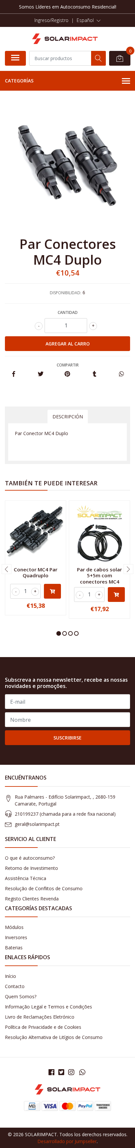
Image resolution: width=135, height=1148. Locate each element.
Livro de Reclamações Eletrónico (39, 1017)
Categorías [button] (19, 80)
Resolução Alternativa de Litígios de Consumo (54, 1037)
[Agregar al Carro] (52, 591)
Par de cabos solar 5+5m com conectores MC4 (99, 575)
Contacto (15, 986)
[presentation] (6, 569)
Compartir (68, 365)
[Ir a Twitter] (61, 1072)
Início (10, 976)
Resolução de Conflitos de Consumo (44, 888)
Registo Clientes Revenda (32, 898)
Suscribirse (67, 738)
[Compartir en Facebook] (13, 374)
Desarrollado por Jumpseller (67, 1141)
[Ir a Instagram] (71, 1072)
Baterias (14, 947)
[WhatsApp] (82, 1072)
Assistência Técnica (25, 878)
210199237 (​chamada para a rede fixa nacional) (65, 814)
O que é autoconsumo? (30, 858)
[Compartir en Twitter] (40, 374)
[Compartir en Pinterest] (67, 374)
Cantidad (68, 312)
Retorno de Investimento (31, 868)
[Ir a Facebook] (51, 1072)
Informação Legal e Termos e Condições (48, 1007)
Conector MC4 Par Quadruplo (35, 572)
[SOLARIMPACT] (65, 39)
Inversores (16, 937)
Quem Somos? (20, 996)
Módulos (14, 927)
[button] (89, 20)
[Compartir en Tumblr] (94, 374)
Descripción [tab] (67, 416)
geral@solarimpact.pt (37, 824)
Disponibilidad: (65, 293)
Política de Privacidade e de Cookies (43, 1027)
